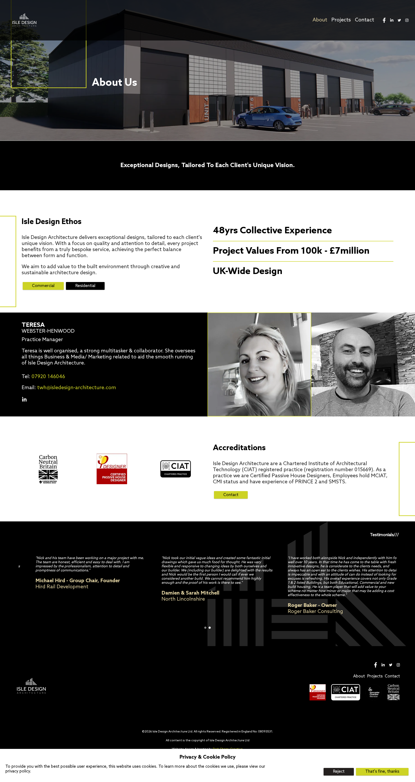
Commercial (43, 286)
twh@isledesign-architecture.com (76, 388)
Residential (85, 286)
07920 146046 (48, 377)
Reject (339, 771)
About (320, 20)
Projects (341, 20)
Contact (364, 20)
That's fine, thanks (382, 771)
